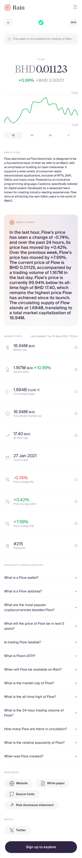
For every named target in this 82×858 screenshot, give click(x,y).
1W (31, 135)
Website (22, 783)
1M (50, 135)
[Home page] (14, 7)
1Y (68, 135)
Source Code (25, 794)
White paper (56, 783)
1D (13, 135)
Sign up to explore (41, 847)
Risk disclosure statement (35, 805)
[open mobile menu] (75, 7)
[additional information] (76, 347)
